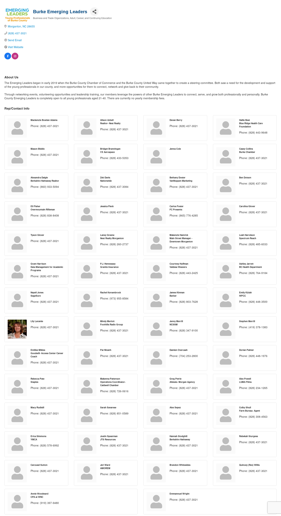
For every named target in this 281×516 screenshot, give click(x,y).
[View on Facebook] (7, 58)
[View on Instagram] (15, 58)
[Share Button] (94, 11)
